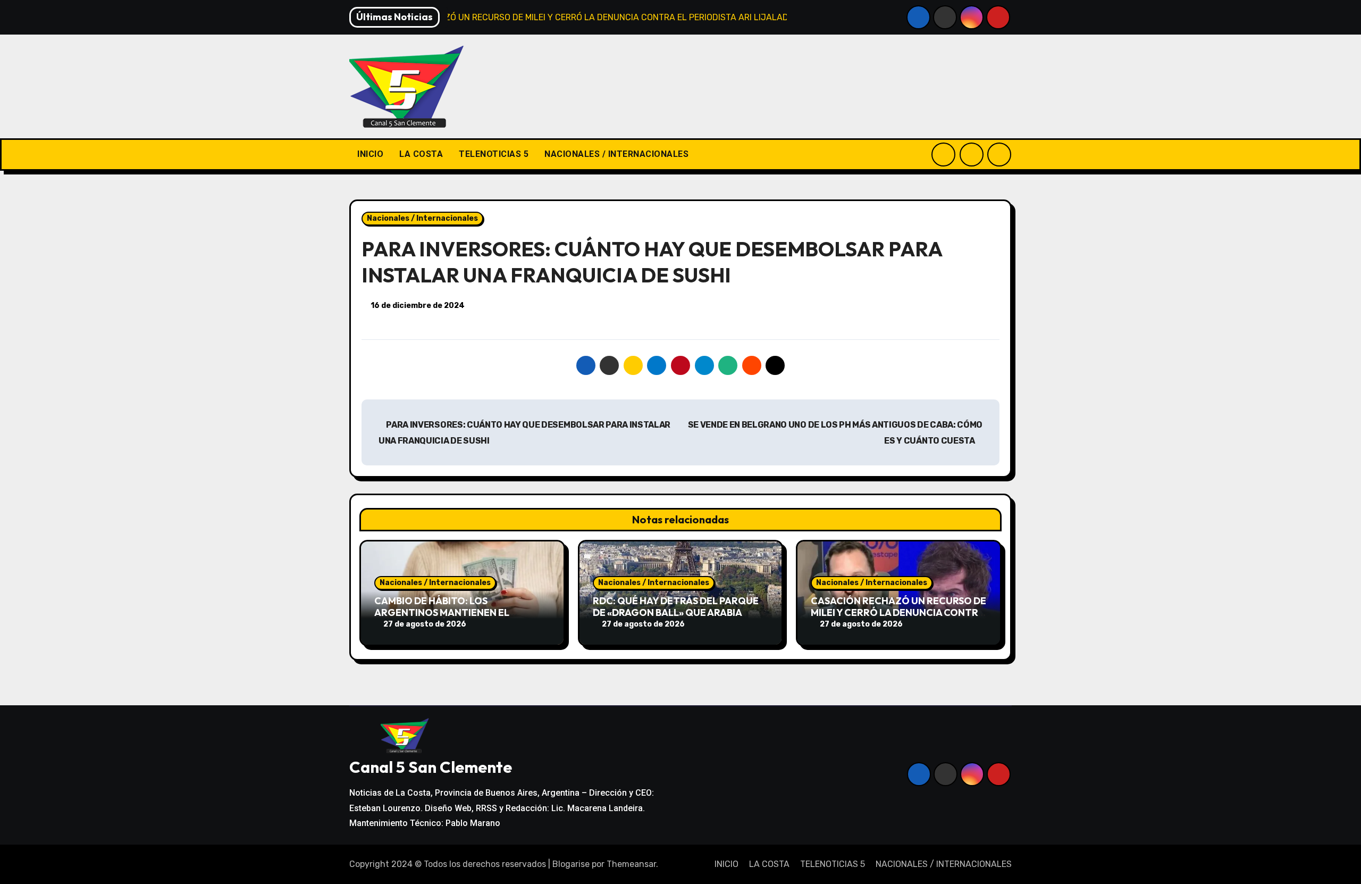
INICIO (370, 154)
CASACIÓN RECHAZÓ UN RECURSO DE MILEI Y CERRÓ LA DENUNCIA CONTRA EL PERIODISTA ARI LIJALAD (898, 612)
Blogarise (571, 864)
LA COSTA (421, 154)
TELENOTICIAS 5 (493, 154)
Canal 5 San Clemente (430, 767)
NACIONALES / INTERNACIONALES (616, 154)
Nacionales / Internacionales (422, 218)
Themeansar (631, 864)
